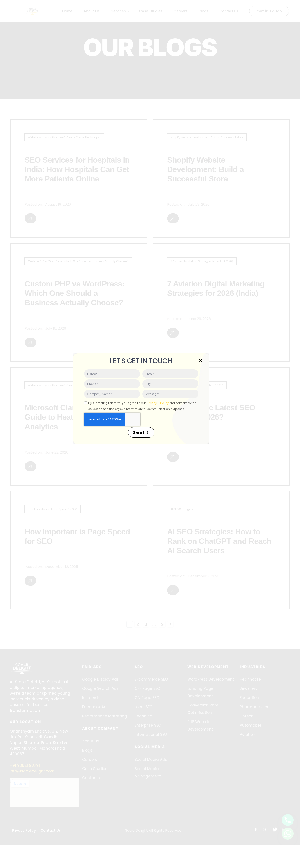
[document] (150, 422)
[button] (200, 360)
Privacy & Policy (157, 403)
